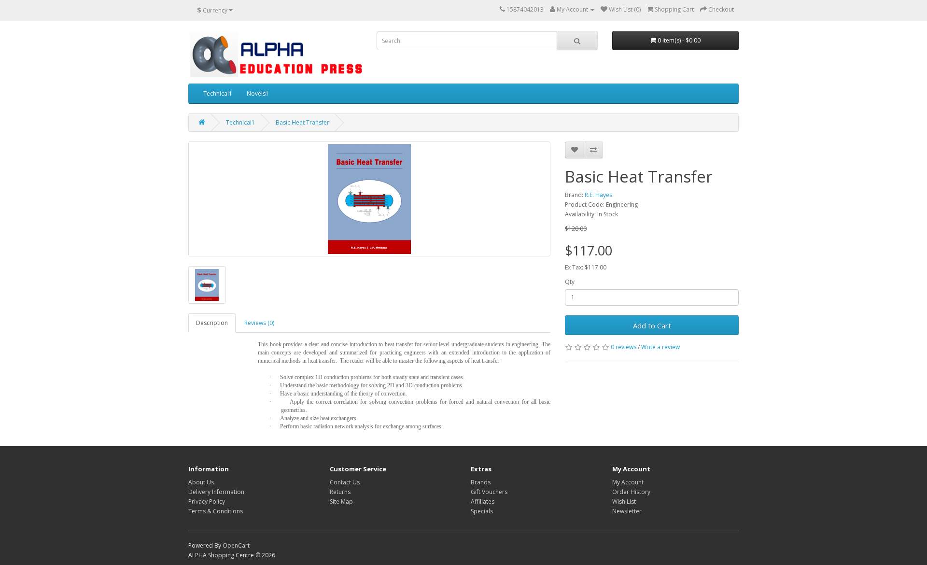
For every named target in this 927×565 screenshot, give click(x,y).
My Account (628, 482)
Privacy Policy (206, 501)
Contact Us (345, 482)
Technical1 (217, 93)
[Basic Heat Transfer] (369, 198)
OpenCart (236, 545)
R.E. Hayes (598, 195)
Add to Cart (652, 325)
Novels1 (258, 93)
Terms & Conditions (215, 511)
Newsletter (627, 511)
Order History (631, 492)
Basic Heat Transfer (302, 122)
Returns (340, 492)
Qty (570, 282)
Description (212, 323)
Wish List (624, 501)
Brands (481, 482)
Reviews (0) (259, 323)
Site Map (341, 501)
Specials (482, 511)
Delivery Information (216, 492)
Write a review (660, 347)
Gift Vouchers (489, 492)
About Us (201, 482)
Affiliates (482, 501)
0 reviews (623, 347)
